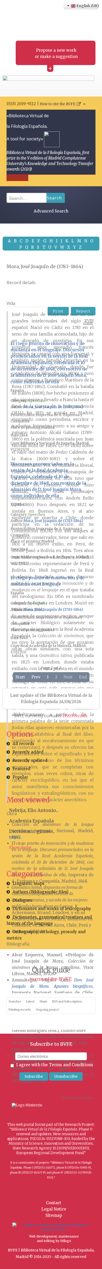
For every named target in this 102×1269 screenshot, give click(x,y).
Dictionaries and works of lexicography (52, 908)
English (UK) (87, 5)
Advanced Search (51, 211)
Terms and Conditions (71, 1064)
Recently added (28, 752)
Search (54, 198)
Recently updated (30, 760)
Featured (21, 768)
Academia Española (31, 821)
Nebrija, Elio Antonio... (34, 810)
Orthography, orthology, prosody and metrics (46, 935)
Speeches (36, 401)
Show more (20, 847)
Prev (36, 677)
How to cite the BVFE (57, 104)
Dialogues (22, 900)
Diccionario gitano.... (32, 831)
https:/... (15, 837)
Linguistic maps (28, 883)
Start (20, 677)
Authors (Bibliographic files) (41, 891)
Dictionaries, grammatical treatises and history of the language (49, 920)
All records (23, 743)
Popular (20, 777)
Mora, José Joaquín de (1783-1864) (53, 407)
